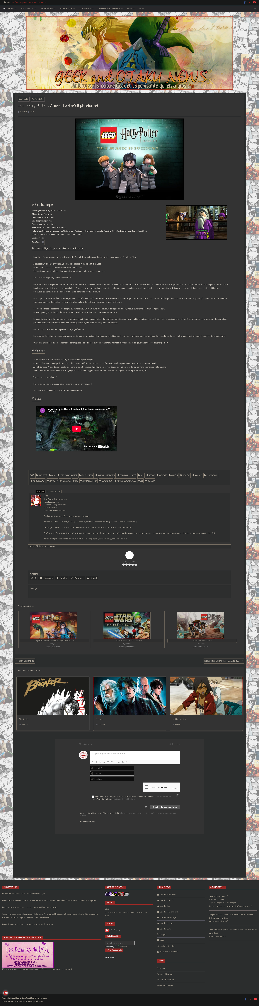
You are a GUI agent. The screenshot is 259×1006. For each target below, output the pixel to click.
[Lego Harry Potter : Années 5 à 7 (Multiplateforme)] (53, 625)
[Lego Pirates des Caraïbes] (200, 625)
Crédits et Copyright (167, 946)
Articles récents (53, 491)
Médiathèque (66, 9)
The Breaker (24, 719)
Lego (53, 475)
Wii (76, 481)
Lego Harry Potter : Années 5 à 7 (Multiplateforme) (54, 641)
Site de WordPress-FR (165, 986)
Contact (162, 940)
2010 (142, 475)
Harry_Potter (87, 475)
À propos (40, 491)
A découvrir (85, 9)
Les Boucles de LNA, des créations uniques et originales (28, 2)
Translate (123, 947)
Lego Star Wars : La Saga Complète (128, 641)
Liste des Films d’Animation (170, 912)
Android (151, 481)
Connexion (176, 744)
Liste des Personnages (168, 918)
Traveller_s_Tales (128, 475)
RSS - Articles (114, 930)
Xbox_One (66, 481)
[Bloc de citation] (115, 762)
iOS (141, 481)
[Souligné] (100, 762)
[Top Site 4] (108, 909)
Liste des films (165, 906)
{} (126, 762)
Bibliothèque (27, 9)
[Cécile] (36, 497)
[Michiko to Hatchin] (206, 678)
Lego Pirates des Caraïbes (202, 641)
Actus (11, 9)
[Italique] (96, 762)
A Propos (162, 935)
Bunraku (99, 719)
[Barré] (104, 762)
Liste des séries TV (166, 901)
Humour (174, 475)
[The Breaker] (53, 678)
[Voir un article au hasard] (255, 8)
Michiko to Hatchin (180, 719)
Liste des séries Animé (168, 895)
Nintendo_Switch (89, 481)
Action (151, 475)
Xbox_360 (54, 481)
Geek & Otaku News (163, 797)
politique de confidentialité (124, 799)
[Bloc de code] (119, 762)
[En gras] (93, 762)
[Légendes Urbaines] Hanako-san (222, 661)
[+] (130, 762)
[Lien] (123, 762)
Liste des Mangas (166, 923)
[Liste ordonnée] (108, 762)
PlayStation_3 (212, 475)
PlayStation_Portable (126, 481)
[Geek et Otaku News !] (4, 9)
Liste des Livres (165, 929)
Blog (129, 9)
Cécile (32, 112)
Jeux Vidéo (23, 99)
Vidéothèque (47, 9)
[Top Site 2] (106, 909)
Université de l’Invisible (109, 9)
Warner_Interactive (106, 475)
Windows (186, 475)
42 (140, 9)
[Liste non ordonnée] (111, 762)
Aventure (163, 475)
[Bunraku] (129, 678)
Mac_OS (198, 475)
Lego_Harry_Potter (68, 475)
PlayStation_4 (39, 481)
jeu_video (42, 475)
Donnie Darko (27, 661)
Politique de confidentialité (169, 952)
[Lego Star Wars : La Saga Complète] (127, 625)
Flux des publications (164, 974)
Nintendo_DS (107, 481)
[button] (15, 9)
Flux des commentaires (165, 980)
